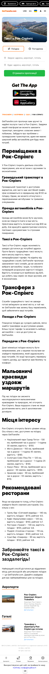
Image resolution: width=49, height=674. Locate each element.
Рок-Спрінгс (37, 115)
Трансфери (7, 115)
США (28, 115)
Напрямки (18, 115)
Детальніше (28, 610)
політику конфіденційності (24, 668)
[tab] (6, 659)
